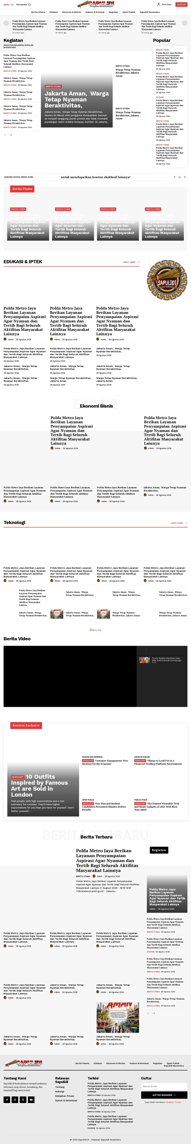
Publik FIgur (140, 800)
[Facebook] (174, 177)
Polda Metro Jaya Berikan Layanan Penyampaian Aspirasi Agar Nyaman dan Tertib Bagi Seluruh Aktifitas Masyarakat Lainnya (30, 25)
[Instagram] (180, 177)
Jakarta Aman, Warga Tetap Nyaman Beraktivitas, (18, 79)
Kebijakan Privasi (173, 1102)
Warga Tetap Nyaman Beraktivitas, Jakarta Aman (128, 73)
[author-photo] (5, 339)
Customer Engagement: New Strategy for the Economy (105, 762)
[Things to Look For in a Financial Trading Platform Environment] (159, 740)
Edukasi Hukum (142, 757)
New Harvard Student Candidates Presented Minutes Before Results (104, 806)
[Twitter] (185, 177)
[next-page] (184, 23)
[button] (24, 4)
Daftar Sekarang (162, 1095)
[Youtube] (31, 1099)
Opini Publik (88, 800)
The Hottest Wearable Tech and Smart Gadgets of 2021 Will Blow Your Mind (156, 806)
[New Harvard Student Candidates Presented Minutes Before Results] (106, 783)
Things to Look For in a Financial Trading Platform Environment (158, 762)
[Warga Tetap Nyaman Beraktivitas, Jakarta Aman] (133, 50)
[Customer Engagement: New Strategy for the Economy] (106, 740)
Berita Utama (10, 71)
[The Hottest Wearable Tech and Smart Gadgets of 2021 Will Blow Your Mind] (159, 783)
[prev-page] (6, 23)
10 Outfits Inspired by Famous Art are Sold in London (39, 785)
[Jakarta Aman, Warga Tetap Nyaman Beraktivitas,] (77, 82)
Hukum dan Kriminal (92, 757)
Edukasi (160, 97)
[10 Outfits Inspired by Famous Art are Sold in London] (43, 772)
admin (11, 339)
